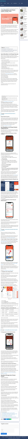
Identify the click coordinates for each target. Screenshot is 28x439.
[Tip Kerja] (3, 1)
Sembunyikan (7, 47)
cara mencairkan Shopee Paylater (10, 237)
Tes (19, 3)
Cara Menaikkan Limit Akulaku (8, 125)
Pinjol (5, 3)
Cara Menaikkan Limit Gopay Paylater (8, 372)
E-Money (4, 8)
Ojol (1, 3)
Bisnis (22, 3)
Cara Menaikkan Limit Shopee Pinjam (8, 270)
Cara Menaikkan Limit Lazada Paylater (9, 101)
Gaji (11, 3)
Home (1, 8)
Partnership (2, 5)
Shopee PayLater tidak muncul (9, 73)
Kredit (8, 3)
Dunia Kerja (15, 3)
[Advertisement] (9, 40)
